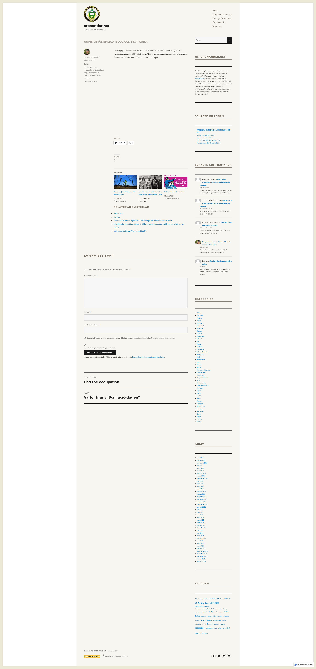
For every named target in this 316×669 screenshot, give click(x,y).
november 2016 (202, 556)
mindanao (197, 620)
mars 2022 (200, 520)
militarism (226, 616)
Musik (199, 380)
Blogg (215, 10)
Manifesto (209, 616)
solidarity (209, 628)
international (206, 612)
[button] (116, 96)
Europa (199, 331)
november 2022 (202, 499)
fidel (212, 602)
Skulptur (200, 409)
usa (95, 81)
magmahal (203, 616)
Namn (87, 312)
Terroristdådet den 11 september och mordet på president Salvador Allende (143, 220)
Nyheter (117, 217)
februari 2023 (201, 491)
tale (219, 628)
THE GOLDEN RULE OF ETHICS (95, 651)
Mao (214, 616)
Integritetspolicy (121, 656)
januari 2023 (201, 494)
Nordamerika (89, 75)
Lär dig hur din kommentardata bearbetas (148, 357)
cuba (91, 81)
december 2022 (202, 496)
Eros (207, 603)
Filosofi (199, 339)
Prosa (199, 398)
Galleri (86, 64)
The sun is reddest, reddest (206, 135)
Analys (86, 67)
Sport (199, 414)
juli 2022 (200, 509)
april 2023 (200, 486)
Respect (210, 624)
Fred (198, 341)
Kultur (199, 367)
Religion (200, 403)
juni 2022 (200, 512)
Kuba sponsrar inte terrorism (174, 191)
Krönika (199, 365)
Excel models (113, 651)
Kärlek (199, 357)
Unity (196, 634)
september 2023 (202, 478)
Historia (199, 346)
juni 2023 (200, 484)
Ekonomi (93, 67)
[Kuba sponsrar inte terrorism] (176, 182)
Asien (199, 320)
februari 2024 (201, 473)
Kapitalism (99, 70)
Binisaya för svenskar (222, 18)
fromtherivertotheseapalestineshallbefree (206, 609)
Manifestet (217, 25)
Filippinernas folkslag (222, 14)
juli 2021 (200, 530)
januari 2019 (201, 548)
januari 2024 (201, 476)
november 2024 (202, 463)
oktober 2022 (201, 502)
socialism (222, 624)
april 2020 (200, 543)
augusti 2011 (201, 559)
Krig (85, 73)
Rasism (199, 401)
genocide (220, 609)
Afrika (199, 313)
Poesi (199, 393)
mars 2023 (200, 489)
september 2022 (202, 504)
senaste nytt (118, 213)
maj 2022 (200, 515)
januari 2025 (201, 460)
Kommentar (91, 275)
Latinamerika (93, 73)
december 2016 (202, 554)
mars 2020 (200, 546)
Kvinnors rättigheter (203, 370)
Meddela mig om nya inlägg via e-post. (99, 348)
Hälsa (199, 344)
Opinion (200, 388)
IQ (212, 611)
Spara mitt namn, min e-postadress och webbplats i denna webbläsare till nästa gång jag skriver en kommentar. (131, 338)
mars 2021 (200, 535)
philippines (198, 624)
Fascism (199, 333)
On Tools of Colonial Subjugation (208, 140)
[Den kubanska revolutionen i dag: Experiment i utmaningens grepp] (150, 182)
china (221, 599)
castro (86, 81)
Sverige (199, 419)
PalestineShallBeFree (219, 620)
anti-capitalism (204, 599)
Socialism (200, 411)
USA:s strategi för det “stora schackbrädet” (130, 230)
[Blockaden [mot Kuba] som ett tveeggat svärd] (125, 182)
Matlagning (201, 375)
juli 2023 (200, 481)
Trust (227, 627)
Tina (223, 628)
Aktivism (200, 315)
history (225, 609)
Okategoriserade (202, 385)
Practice (204, 624)
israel (215, 612)
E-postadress (92, 325)
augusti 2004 (201, 561)
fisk (217, 602)
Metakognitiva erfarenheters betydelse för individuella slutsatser (215, 182)
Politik (98, 75)
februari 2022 (201, 522)
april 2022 (200, 517)
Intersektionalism (203, 352)
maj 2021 (200, 533)
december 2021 (202, 528)
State (215, 628)
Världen (87, 78)
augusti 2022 (201, 507)
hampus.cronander (91, 57)
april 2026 (200, 458)
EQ (202, 602)
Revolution (201, 406)
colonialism (227, 599)
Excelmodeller (219, 22)
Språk (199, 416)
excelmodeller (199, 78)
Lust (197, 615)
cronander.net (96, 26)
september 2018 (202, 551)
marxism (219, 616)
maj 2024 (200, 465)
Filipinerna (200, 336)
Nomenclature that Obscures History (209, 143)
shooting (216, 624)
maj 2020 (200, 541)
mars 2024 (200, 471)
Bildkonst (200, 323)
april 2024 (200, 468)
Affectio (197, 599)
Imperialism (89, 70)
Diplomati (200, 326)
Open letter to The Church (205, 138)
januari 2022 (201, 525)
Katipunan (220, 612)
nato (203, 620)
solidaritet (200, 627)
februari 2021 (201, 538)
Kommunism (201, 359)
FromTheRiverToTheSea (202, 606)
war (206, 633)
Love (226, 611)
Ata (210, 599)
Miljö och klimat (202, 378)
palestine (209, 620)
